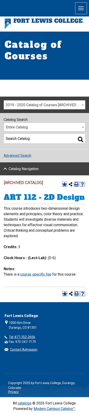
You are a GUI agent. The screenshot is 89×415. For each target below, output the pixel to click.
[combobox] (44, 104)
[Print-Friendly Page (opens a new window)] (76, 184)
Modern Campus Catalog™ (54, 409)
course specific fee (35, 274)
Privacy (13, 391)
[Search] (80, 139)
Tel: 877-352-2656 (22, 337)
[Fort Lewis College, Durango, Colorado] (44, 24)
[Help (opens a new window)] (82, 184)
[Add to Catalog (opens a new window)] (64, 184)
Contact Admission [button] (23, 349)
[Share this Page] (70, 184)
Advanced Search (17, 155)
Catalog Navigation (24, 169)
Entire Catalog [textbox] (17, 127)
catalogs (24, 403)
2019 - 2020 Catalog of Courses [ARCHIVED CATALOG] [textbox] (45, 105)
